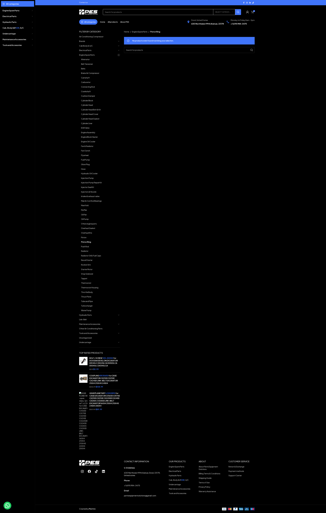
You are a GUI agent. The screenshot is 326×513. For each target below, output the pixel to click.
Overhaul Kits (86, 233)
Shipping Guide (205, 478)
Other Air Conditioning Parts (90, 328)
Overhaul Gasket (88, 228)
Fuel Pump (85, 160)
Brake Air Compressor (90, 73)
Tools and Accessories (88, 333)
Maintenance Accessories (89, 324)
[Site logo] (88, 12)
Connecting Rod (88, 87)
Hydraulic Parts (85, 315)
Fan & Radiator (87, 146)
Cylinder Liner (86, 123)
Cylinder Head (87, 105)
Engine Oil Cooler (88, 141)
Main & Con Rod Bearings (91, 201)
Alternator (85, 59)
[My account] (247, 12)
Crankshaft (86, 91)
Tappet (84, 278)
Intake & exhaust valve (90, 196)
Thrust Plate (86, 296)
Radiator (84, 251)
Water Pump (86, 310)
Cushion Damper (88, 96)
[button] (7, 505)
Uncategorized (85, 338)
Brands (82, 41)
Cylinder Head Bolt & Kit (91, 109)
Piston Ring (86, 242)
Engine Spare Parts (87, 55)
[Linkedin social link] (250, 2)
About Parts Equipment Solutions (208, 467)
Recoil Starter (86, 260)
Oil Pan (84, 214)
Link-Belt (83, 319)
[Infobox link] (205, 22)
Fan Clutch (85, 150)
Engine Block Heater (89, 137)
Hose (83, 169)
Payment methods (236, 471)
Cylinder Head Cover (89, 114)
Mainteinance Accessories (179, 489)
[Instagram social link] (247, 2)
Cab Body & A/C (86, 46)
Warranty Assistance (207, 491)
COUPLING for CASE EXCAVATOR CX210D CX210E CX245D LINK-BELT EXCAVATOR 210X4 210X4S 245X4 (103, 379)
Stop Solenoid (87, 274)
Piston (83, 237)
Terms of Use (204, 482)
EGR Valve (85, 128)
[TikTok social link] (253, 2)
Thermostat (86, 283)
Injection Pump (87, 178)
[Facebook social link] (243, 2)
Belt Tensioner (87, 64)
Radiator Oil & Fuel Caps (91, 255)
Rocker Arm (86, 265)
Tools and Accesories (177, 493)
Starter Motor (86, 269)
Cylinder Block (87, 100)
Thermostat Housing (89, 287)
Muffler (84, 210)
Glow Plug (85, 164)
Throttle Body (87, 292)
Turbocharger (87, 306)
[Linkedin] (103, 471)
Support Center (235, 475)
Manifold (85, 205)
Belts (83, 68)
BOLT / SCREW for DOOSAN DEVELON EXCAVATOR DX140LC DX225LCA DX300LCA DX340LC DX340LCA (103, 362)
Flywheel (85, 155)
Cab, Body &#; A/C (179, 480)
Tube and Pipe (87, 301)
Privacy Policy (204, 487)
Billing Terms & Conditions (210, 473)
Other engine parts (89, 224)
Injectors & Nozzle (88, 192)
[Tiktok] (96, 471)
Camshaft (85, 78)
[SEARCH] (238, 12)
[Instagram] (82, 471)
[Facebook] (89, 471)
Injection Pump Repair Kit (91, 182)
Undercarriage (85, 342)
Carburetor (86, 82)
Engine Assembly (88, 132)
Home (126, 32)
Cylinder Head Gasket (90, 119)
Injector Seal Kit (87, 187)
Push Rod (85, 246)
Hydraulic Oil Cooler (89, 173)
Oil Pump (85, 219)
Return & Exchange (237, 466)
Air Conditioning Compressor (91, 36)
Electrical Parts (85, 50)
